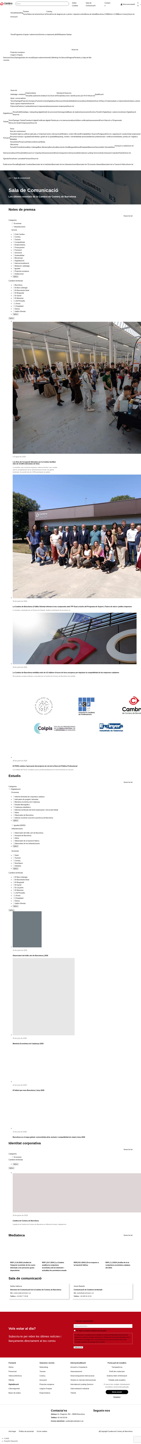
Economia (17, 223)
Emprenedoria (20, 245)
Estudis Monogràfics (22, 805)
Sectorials (15, 851)
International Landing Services (81, 1384)
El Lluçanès (19, 888)
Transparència (117, 1367)
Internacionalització (22, 263)
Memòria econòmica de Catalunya (27, 802)
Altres (17, 812)
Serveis (14, 230)
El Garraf (18, 296)
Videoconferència (15, 1376)
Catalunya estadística (23, 807)
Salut (17, 855)
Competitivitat (20, 242)
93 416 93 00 (62, 1417)
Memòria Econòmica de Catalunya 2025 (28, 1043)
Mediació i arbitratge (22, 266)
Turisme (18, 239)
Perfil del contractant (117, 1371)
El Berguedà (19, 293)
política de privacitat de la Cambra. (93, 1342)
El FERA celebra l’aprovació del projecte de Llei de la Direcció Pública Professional (45, 766)
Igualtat (17, 268)
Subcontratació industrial (79, 1388)
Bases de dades (15, 1393)
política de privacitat (99, 1331)
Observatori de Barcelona (24, 815)
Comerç (18, 237)
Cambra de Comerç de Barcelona (26, 1221)
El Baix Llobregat (21, 288)
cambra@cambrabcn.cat (74, 1421)
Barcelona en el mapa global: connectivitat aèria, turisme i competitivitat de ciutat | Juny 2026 (49, 1137)
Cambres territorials (16, 281)
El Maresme (19, 298)
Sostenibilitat (19, 255)
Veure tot (75, 50)
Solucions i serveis (47, 1363)
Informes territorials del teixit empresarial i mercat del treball (36, 810)
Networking (44, 1367)
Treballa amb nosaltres (117, 1380)
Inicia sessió (117, 1392)
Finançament (19, 247)
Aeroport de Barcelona (23, 835)
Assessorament (76, 1371)
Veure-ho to (128, 1235)
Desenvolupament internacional (82, 1376)
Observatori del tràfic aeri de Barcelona (29, 833)
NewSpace (19, 863)
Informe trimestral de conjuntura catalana (29, 797)
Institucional (19, 274)
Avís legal (12, 1431)
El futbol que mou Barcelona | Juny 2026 (28, 1090)
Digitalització (19, 261)
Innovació (18, 253)
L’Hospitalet (19, 306)
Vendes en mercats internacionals (83, 1380)
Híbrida (11, 1380)
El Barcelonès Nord (22, 290)
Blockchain (19, 258)
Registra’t (116, 1397)
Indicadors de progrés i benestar (26, 799)
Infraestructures (19, 227)
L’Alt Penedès (20, 301)
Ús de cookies (42, 1431)
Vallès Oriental (20, 311)
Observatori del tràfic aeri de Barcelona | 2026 (30, 955)
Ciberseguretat (14, 1388)
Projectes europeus (22, 271)
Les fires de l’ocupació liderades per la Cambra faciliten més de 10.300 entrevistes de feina (34, 463)
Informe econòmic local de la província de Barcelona (34, 818)
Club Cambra (20, 234)
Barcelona (18, 285)
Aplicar (16, 276)
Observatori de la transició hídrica (27, 841)
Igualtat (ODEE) (19, 825)
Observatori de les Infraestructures (27, 843)
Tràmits (73, 1393)
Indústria (18, 866)
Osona (17, 309)
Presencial (13, 1371)
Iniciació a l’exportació (78, 1367)
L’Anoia (17, 303)
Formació (18, 250)
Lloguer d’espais (46, 1388)
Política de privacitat (26, 1431)
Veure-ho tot (128, 216)
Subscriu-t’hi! (78, 1347)
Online (11, 1367)
